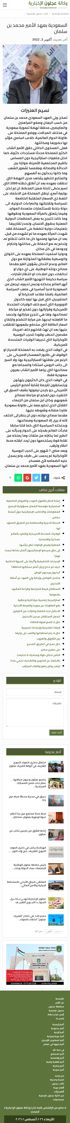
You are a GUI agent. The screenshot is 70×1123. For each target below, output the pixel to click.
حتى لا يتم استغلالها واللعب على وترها (37, 633)
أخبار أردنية (59, 1032)
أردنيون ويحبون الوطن (47, 572)
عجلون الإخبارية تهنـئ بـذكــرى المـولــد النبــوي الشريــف (28, 900)
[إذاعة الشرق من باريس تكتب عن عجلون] (56, 835)
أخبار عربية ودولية (55, 1036)
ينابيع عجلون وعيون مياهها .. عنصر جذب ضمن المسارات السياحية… (28, 783)
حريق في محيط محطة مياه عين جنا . (27, 798)
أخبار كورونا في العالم (53, 1044)
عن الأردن (59, 1002)
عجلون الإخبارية (56, 1010)
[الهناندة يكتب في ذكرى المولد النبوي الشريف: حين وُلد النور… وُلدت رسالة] (56, 852)
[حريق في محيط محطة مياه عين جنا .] (56, 800)
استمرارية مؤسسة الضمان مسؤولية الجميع (34, 506)
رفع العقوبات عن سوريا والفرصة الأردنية (36, 605)
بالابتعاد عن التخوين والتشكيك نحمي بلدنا (35, 660)
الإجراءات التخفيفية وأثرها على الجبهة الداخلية (33, 561)
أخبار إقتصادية (57, 1058)
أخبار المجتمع (57, 1054)
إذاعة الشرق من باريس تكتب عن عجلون (27, 832)
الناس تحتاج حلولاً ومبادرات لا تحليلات (38, 655)
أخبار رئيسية (58, 1024)
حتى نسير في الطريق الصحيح (43, 644)
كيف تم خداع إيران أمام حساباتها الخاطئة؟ (35, 567)
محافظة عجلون (56, 1006)
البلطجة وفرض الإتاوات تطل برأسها (40, 545)
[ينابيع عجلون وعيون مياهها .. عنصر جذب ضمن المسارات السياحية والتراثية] (56, 783)
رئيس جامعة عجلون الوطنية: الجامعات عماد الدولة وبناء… (29, 866)
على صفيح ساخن (50, 649)
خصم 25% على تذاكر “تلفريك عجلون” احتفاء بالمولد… (29, 918)
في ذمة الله (58, 1050)
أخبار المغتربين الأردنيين (52, 1040)
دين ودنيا (59, 1076)
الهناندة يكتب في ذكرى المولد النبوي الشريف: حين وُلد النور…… (27, 849)
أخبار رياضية (58, 1066)
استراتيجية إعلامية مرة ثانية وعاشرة (39, 600)
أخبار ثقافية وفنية (55, 1062)
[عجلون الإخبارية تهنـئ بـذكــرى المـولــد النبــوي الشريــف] (56, 903)
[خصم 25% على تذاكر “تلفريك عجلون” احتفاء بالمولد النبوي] (56, 920)
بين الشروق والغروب (48, 638)
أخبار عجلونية (57, 1028)
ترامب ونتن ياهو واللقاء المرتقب (41, 666)
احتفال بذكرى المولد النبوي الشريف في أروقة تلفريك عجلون (27, 764)
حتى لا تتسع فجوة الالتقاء (45, 622)
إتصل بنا (60, 1018)
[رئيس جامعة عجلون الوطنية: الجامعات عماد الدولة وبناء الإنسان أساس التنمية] (56, 869)
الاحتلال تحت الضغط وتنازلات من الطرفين (36, 611)
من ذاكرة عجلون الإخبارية (51, 1095)
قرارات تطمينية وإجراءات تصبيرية (41, 627)
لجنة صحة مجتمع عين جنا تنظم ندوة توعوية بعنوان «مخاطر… (28, 815)
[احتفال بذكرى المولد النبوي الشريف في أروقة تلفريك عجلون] (56, 766)
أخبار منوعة (58, 1070)
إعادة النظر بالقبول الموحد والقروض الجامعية (33, 500)
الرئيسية (59, 998)
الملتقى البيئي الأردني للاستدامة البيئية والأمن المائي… (26, 884)
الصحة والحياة (57, 1080)
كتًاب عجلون (58, 1084)
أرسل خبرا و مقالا (56, 1014)
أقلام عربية (58, 1087)
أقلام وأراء (59, 1091)
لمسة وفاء (58, 1099)
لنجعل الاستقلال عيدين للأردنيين (41, 616)
